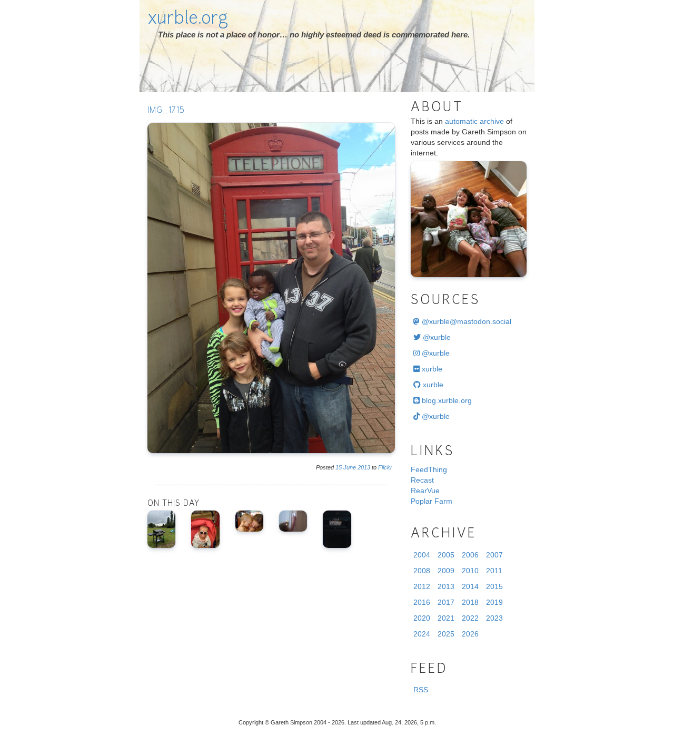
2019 (494, 602)
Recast (422, 480)
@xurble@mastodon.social (465, 321)
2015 (494, 586)
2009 (446, 570)
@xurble (436, 337)
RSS (420, 689)
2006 (470, 555)
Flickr (385, 467)
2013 (364, 467)
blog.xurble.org (446, 400)
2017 (446, 602)
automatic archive (474, 121)
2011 (494, 570)
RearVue (425, 490)
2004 (421, 555)
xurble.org (187, 19)
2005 (446, 555)
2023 (494, 618)
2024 (421, 634)
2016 (421, 602)
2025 (446, 634)
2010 (470, 570)
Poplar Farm (431, 501)
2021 (446, 618)
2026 (470, 634)
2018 (470, 602)
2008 (421, 570)
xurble (431, 369)
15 (338, 467)
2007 (494, 555)
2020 (421, 618)
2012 (421, 586)
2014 (470, 586)
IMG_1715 (166, 111)
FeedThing (429, 469)
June (349, 467)
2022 (470, 618)
